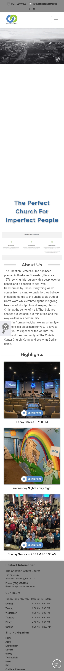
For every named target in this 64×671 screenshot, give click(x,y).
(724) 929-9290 (18, 4)
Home (8, 638)
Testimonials (12, 657)
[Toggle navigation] (56, 19)
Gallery (9, 653)
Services (9, 649)
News (8, 661)
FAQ (7, 665)
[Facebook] (29, 9)
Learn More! (11, 646)
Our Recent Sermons (15, 669)
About (8, 642)
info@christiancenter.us (45, 4)
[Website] (34, 9)
